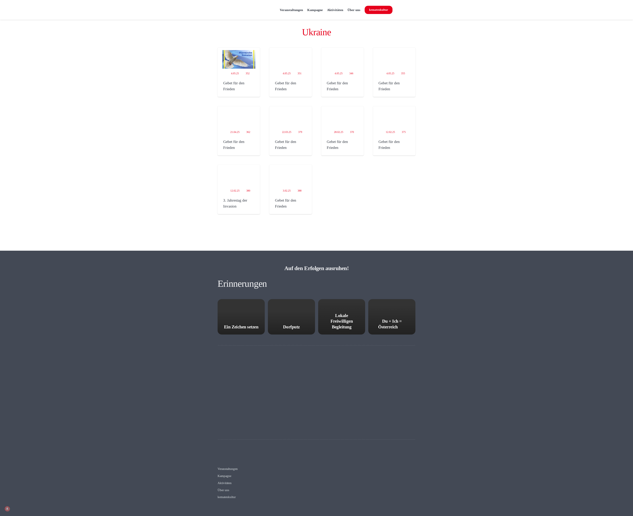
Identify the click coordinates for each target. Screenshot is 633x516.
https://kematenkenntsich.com (347, 480)
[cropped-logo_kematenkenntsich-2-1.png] (247, 10)
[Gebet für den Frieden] (238, 59)
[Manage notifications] (7, 508)
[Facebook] (396, 10)
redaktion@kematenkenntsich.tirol (353, 475)
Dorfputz (291, 326)
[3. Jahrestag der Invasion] (238, 176)
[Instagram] (404, 10)
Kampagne (224, 476)
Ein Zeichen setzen (241, 326)
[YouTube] (412, 10)
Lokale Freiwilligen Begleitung (342, 321)
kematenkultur (227, 497)
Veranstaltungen (228, 469)
